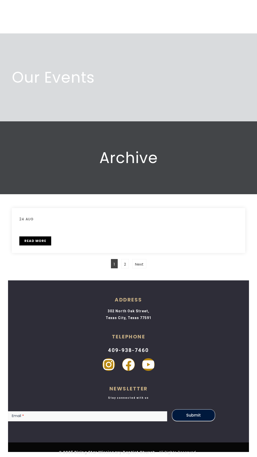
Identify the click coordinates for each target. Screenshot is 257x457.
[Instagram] (108, 364)
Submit (193, 415)
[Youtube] (148, 364)
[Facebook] (128, 364)
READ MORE (35, 240)
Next (139, 264)
